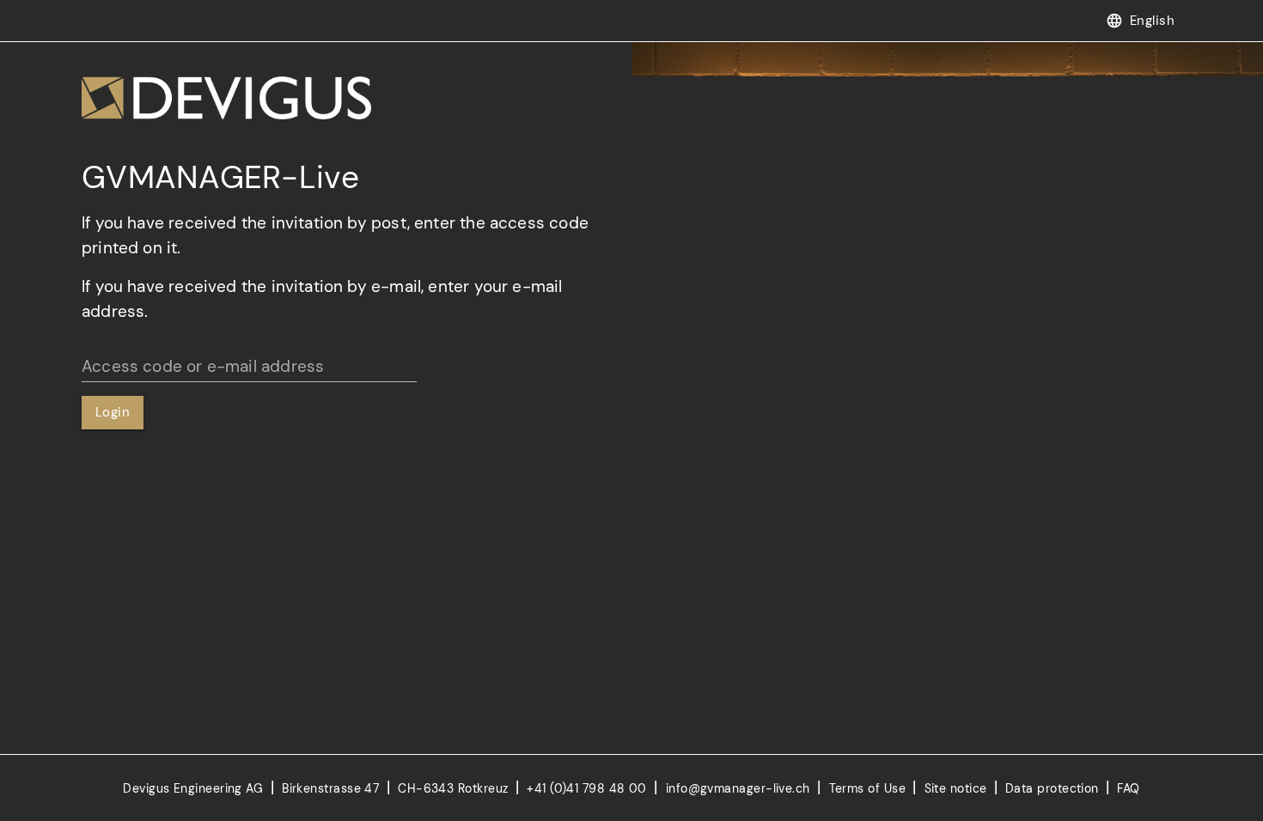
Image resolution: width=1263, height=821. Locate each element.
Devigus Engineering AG (194, 788)
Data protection (1052, 788)
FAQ (1128, 788)
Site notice (955, 788)
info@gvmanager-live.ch (740, 788)
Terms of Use (867, 788)
